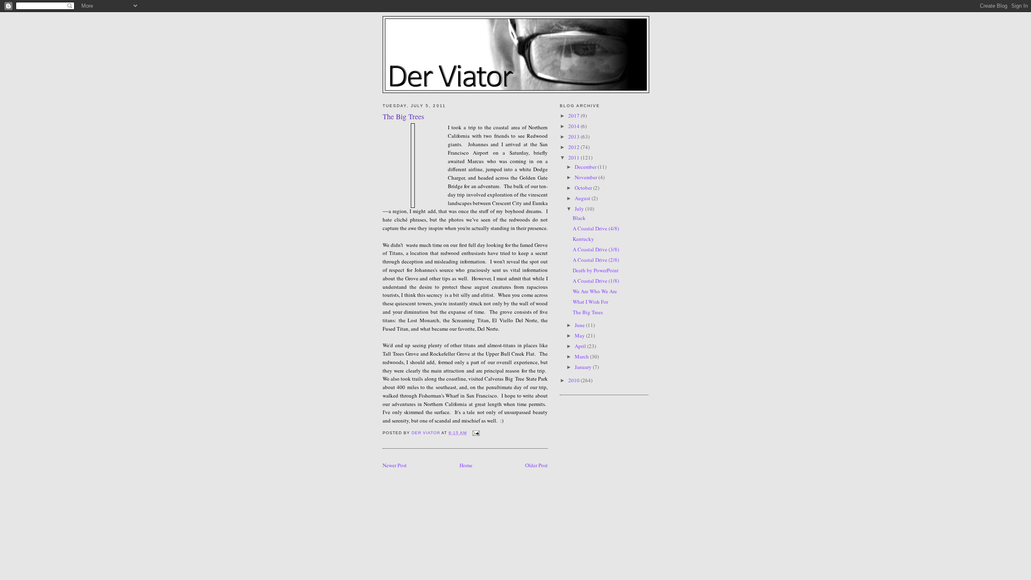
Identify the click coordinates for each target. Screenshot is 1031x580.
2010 (574, 380)
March (582, 356)
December (586, 166)
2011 (574, 157)
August (583, 198)
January (584, 367)
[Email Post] (475, 433)
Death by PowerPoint (596, 270)
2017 (574, 115)
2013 (574, 136)
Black (579, 218)
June (580, 325)
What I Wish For (590, 301)
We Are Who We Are (595, 291)
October (584, 187)
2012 (574, 147)
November (586, 177)
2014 (574, 126)
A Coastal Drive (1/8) (596, 280)
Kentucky (583, 238)
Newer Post (395, 465)
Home (466, 465)
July (580, 208)
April (581, 346)
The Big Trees (588, 312)
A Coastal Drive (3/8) (596, 249)
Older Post (536, 465)
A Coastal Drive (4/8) (596, 228)
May (580, 335)
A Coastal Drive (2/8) (596, 259)
